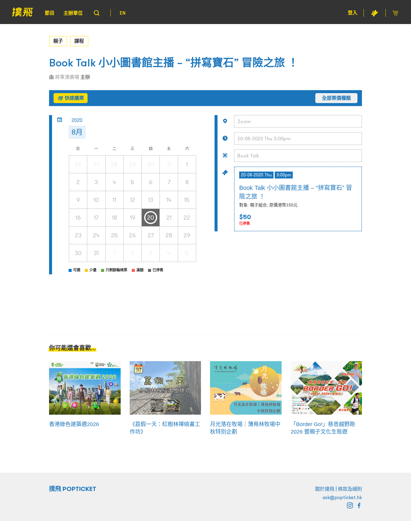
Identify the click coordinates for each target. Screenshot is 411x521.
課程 (79, 41)
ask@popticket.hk (342, 497)
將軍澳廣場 (67, 77)
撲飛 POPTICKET (72, 489)
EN (122, 13)
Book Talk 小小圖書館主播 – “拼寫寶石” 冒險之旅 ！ (173, 62)
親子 (58, 41)
